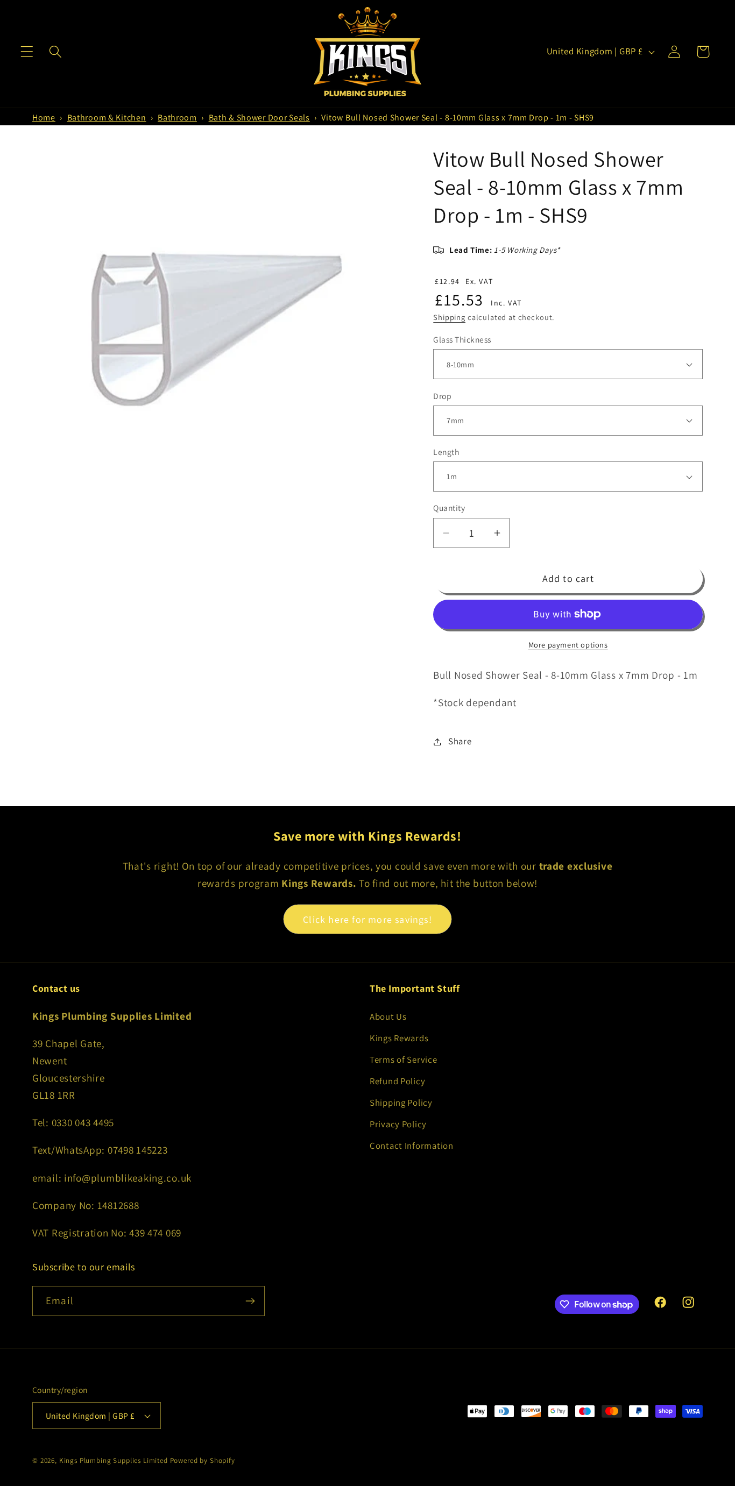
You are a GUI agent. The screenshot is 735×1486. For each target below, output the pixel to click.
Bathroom (177, 117)
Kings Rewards (399, 1038)
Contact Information (412, 1145)
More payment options (568, 644)
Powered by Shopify (202, 1460)
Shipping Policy (401, 1102)
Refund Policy (397, 1081)
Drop (442, 395)
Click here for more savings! (367, 919)
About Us (388, 1016)
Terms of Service (403, 1059)
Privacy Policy (398, 1124)
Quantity (449, 507)
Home (43, 117)
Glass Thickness (462, 339)
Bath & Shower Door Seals (259, 117)
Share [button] (459, 741)
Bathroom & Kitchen (106, 117)
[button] (27, 52)
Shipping (449, 317)
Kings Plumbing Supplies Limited (113, 1460)
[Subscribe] (250, 1301)
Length (446, 451)
